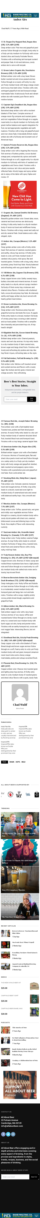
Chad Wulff (5, 28)
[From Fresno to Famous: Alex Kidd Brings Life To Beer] (20, 852)
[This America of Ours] (5, 1030)
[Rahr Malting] (20, 15)
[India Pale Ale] (10, 731)
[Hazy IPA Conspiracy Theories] (20, 879)
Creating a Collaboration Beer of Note (25, 1060)
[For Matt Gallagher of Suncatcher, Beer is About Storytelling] (5, 1040)
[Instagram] (13, 1134)
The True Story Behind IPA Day (13, 917)
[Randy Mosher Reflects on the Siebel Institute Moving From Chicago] (5, 1051)
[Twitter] (8, 1134)
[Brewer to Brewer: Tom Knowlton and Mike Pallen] (5, 933)
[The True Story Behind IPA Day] (20, 906)
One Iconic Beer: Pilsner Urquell (23, 942)
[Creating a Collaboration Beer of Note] (5, 1063)
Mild (23, 762)
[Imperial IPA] (28, 731)
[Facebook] (3, 1134)
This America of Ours (19, 1027)
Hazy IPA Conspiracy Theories (13, 890)
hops (18, 762)
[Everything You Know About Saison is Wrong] (5, 955)
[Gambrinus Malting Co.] (20, 195)
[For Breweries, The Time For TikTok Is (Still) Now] (20, 825)
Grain (11, 762)
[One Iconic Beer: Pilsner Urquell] (5, 944)
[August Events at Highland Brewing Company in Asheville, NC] (5, 966)
